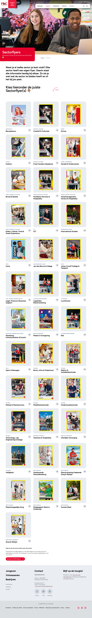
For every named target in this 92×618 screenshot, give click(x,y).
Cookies (67, 607)
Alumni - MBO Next (39, 607)
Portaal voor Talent (17, 607)
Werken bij (86, 1)
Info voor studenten (28, 607)
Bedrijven (11, 579)
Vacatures (8, 587)
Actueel (8, 589)
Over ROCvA (9, 584)
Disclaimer (8, 607)
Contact (80, 1)
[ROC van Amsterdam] (8, 4)
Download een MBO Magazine (14, 559)
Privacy (62, 607)
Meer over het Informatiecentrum (44, 586)
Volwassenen (13, 575)
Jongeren (11, 571)
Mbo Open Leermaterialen (52, 607)
